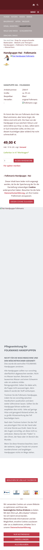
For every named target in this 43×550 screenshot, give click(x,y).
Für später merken (12, 165)
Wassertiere (9, 47)
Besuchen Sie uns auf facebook (21, 480)
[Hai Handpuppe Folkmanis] (6, 58)
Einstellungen (21, 539)
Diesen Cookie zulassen (22, 201)
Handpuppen (9, 45)
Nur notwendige (22, 534)
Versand (22, 147)
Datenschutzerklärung (14, 193)
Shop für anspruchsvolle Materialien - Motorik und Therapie (19, 41)
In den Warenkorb (23, 160)
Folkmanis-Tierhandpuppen (27, 45)
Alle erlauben (21, 544)
